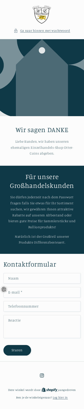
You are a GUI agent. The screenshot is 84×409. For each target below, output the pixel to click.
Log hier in (60, 397)
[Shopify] (50, 390)
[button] (42, 30)
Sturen (17, 350)
